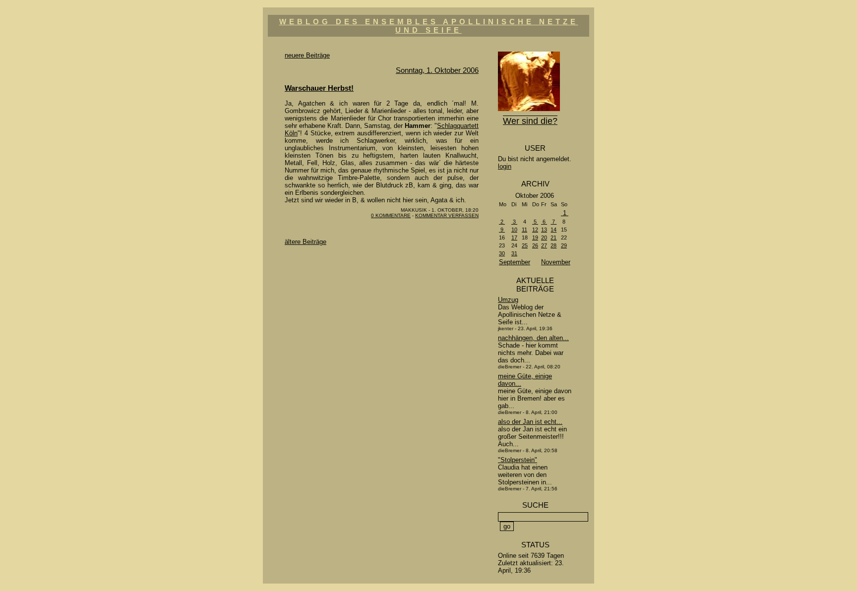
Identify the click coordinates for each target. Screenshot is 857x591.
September (514, 262)
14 (553, 230)
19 (535, 237)
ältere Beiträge (305, 241)
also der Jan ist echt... (530, 421)
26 (535, 245)
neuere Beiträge (307, 55)
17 (514, 237)
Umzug (508, 299)
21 (553, 237)
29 (564, 245)
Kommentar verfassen (447, 215)
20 (544, 237)
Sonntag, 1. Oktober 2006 (437, 70)
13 (544, 230)
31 (514, 253)
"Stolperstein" (517, 460)
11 (524, 230)
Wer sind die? (530, 121)
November (555, 262)
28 (553, 245)
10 (514, 230)
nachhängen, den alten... (533, 338)
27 (544, 245)
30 (502, 253)
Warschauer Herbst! (319, 88)
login (504, 166)
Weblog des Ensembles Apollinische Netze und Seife (428, 25)
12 (535, 230)
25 (525, 245)
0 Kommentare (391, 215)
